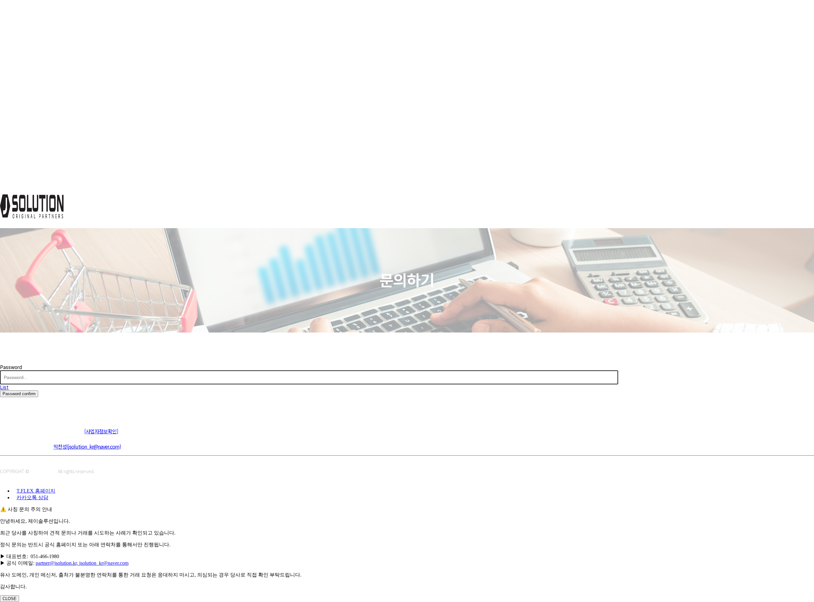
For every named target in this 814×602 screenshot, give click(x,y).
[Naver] (5, 407)
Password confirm (19, 393)
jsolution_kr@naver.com (103, 563)
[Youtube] (48, 407)
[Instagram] (19, 407)
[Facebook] (34, 407)
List (4, 387)
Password (11, 367)
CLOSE (10, 598)
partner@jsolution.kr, (57, 563)
